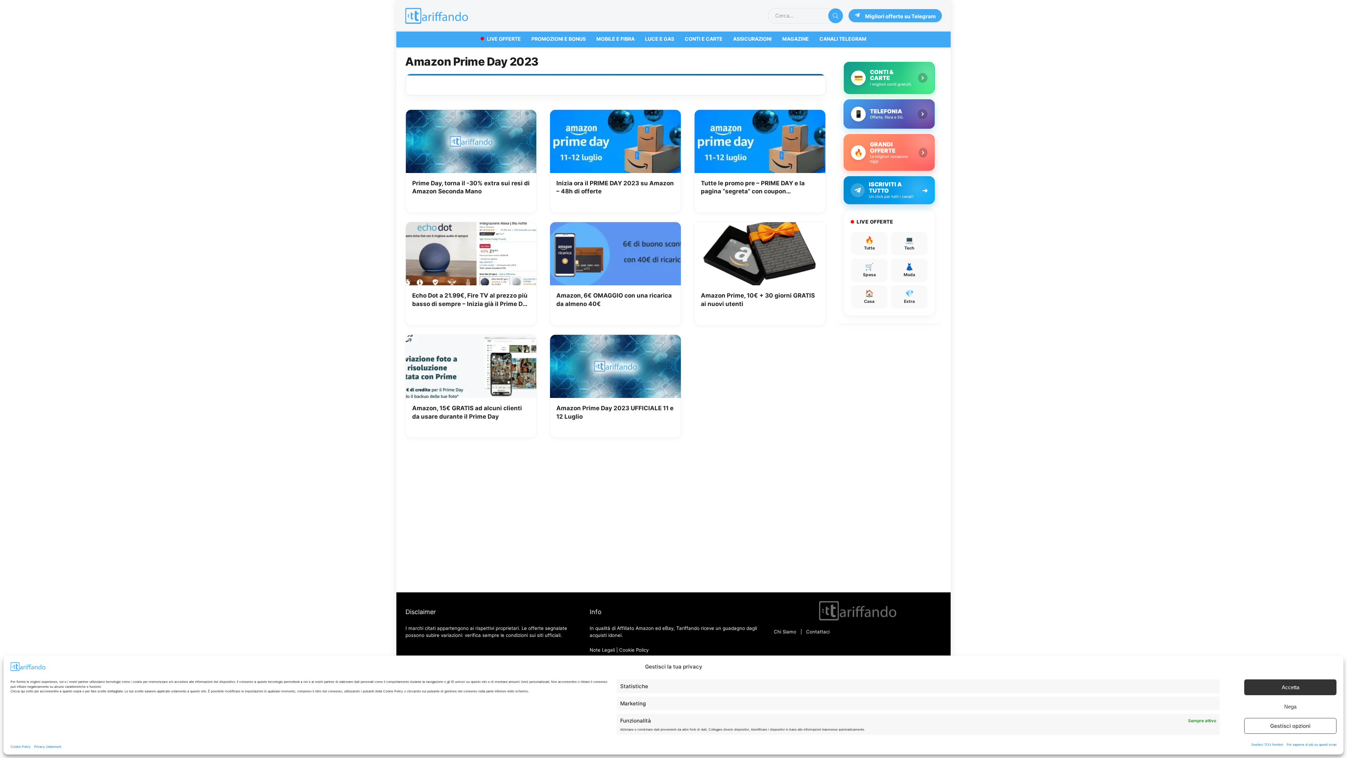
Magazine (795, 39)
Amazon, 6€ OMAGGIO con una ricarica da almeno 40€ (614, 299)
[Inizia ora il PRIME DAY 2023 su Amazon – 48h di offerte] (615, 114)
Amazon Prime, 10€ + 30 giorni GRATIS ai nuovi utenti (758, 299)
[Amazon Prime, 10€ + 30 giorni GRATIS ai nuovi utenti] (760, 227)
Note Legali (602, 650)
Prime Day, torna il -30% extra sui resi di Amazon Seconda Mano (471, 187)
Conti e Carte (704, 39)
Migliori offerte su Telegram (900, 16)
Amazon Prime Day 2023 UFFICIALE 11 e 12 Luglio (615, 412)
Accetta (1290, 687)
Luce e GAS (659, 39)
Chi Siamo (785, 631)
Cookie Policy (21, 747)
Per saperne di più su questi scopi (1311, 744)
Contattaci (818, 631)
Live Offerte (504, 39)
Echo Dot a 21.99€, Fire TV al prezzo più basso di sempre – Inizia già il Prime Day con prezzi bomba (471, 300)
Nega (1290, 707)
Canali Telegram (842, 39)
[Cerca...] (835, 15)
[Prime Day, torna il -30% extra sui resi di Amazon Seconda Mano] (471, 114)
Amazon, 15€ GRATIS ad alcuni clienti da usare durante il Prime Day (467, 412)
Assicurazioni (752, 39)
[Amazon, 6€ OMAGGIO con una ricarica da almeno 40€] (615, 227)
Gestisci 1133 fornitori (1267, 744)
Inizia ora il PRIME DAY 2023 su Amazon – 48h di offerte (615, 187)
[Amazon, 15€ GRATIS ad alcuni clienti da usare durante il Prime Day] (471, 339)
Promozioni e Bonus (558, 39)
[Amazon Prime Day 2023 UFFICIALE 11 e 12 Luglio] (615, 339)
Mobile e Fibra (615, 39)
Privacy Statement (47, 747)
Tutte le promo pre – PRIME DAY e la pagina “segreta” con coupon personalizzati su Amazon (753, 188)
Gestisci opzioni (1290, 726)
